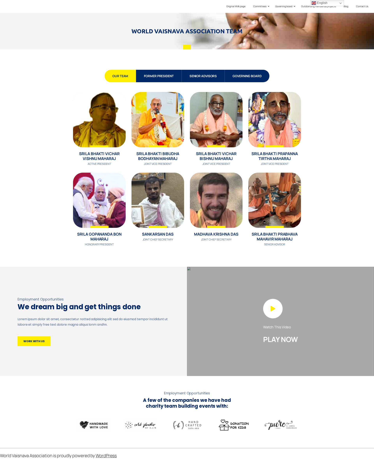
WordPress (106, 456)
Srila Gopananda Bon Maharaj (99, 236)
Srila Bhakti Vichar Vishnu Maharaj (99, 156)
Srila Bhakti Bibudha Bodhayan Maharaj (157, 156)
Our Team (120, 76)
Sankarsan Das (158, 234)
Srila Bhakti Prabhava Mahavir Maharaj (275, 236)
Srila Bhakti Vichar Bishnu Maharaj (216, 156)
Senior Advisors (203, 76)
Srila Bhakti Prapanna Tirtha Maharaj (274, 156)
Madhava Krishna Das (216, 234)
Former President (159, 76)
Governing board (247, 76)
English (321, 2)
